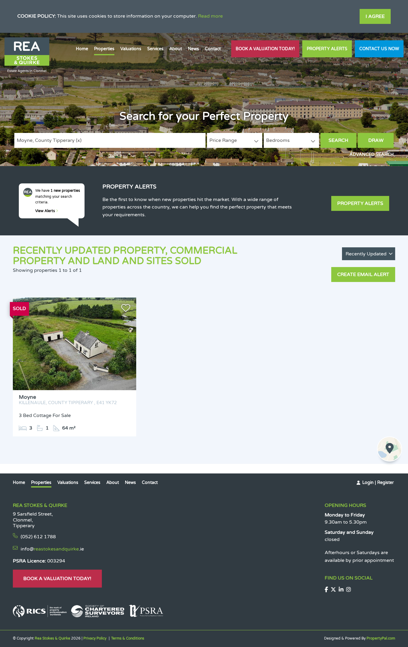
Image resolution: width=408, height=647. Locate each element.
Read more (210, 16)
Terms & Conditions (127, 638)
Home (82, 48)
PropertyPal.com (380, 638)
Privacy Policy (94, 638)
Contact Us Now (379, 48)
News (193, 48)
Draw (376, 140)
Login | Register (378, 482)
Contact (213, 48)
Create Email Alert (363, 274)
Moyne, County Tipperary (49, 140)
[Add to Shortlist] (125, 309)
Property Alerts (327, 48)
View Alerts (45, 211)
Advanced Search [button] (371, 154)
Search (338, 140)
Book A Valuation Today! (265, 48)
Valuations (130, 48)
